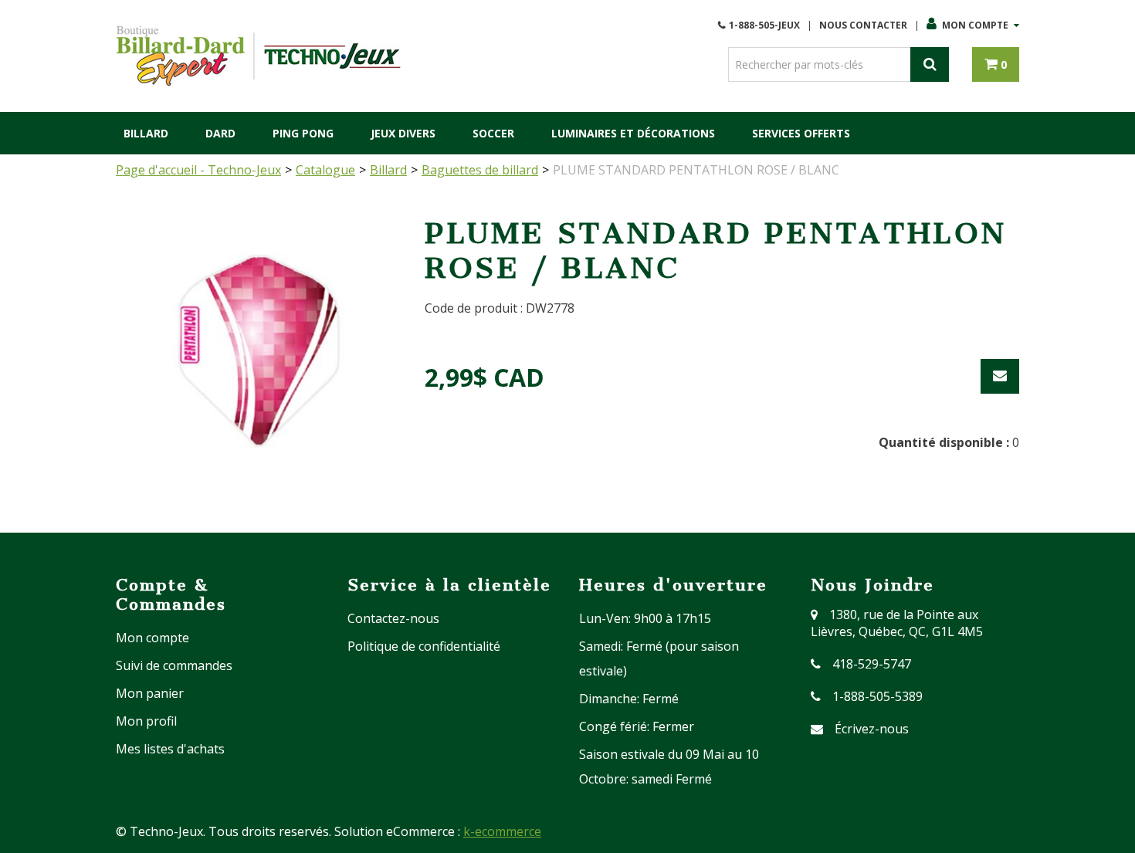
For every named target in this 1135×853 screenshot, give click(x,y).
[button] (995, 64)
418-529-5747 (871, 663)
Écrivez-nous (872, 728)
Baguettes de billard (480, 169)
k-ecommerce (502, 831)
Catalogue (325, 169)
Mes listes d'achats (170, 748)
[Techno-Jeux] (258, 56)
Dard (220, 133)
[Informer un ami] (1000, 376)
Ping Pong (303, 133)
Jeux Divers (403, 133)
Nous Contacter (863, 25)
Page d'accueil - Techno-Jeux (198, 169)
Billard (146, 133)
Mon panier (150, 693)
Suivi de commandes (174, 665)
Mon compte (975, 25)
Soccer (493, 133)
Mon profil (146, 721)
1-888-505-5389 (877, 696)
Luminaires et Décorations (633, 133)
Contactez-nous (393, 618)
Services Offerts (801, 133)
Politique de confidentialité (423, 646)
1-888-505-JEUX (764, 25)
